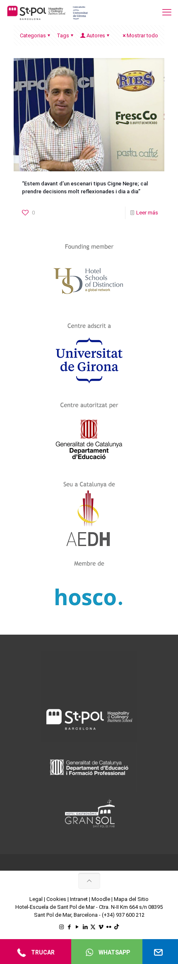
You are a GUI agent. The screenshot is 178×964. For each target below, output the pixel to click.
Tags (63, 35)
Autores (96, 35)
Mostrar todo (142, 35)
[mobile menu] (167, 12)
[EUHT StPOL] (47, 12)
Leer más (147, 212)
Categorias (33, 35)
